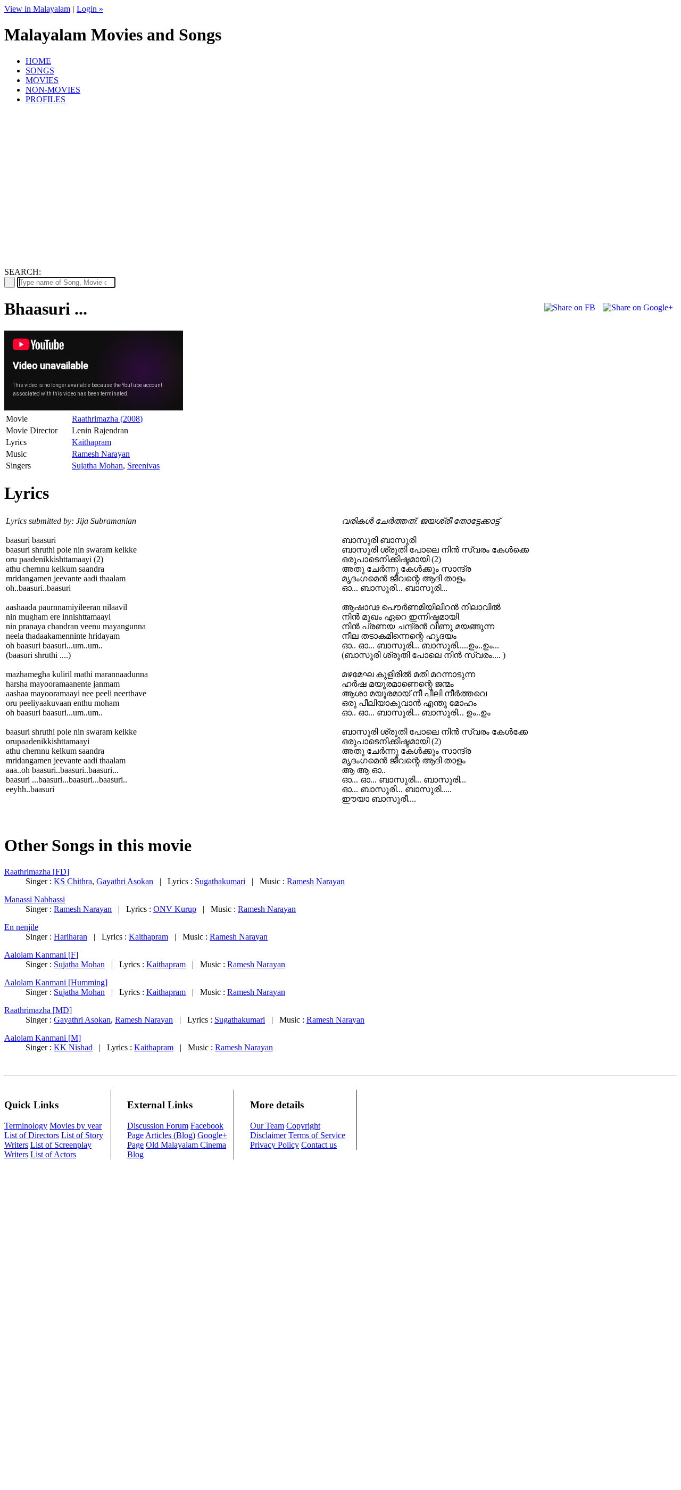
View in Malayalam (37, 8)
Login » (90, 8)
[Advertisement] (340, 187)
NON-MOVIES (53, 89)
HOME (38, 60)
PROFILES (45, 99)
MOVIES (42, 80)
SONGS (40, 70)
